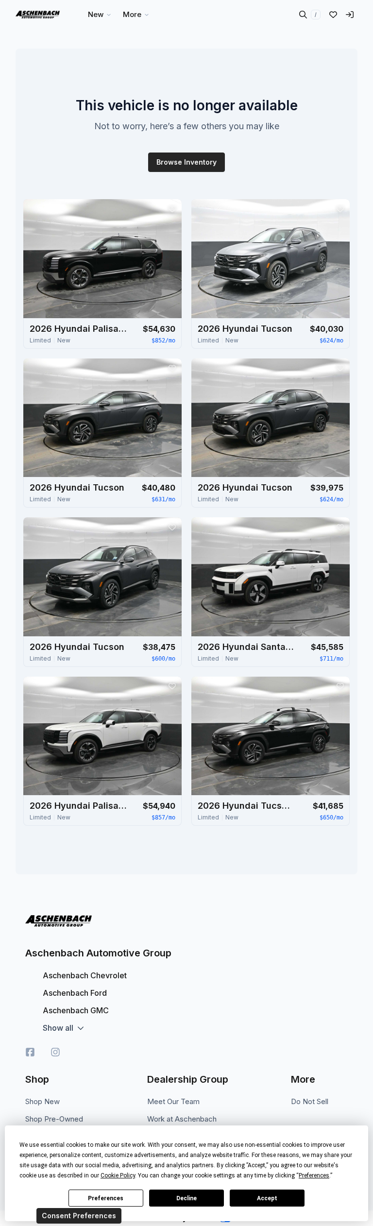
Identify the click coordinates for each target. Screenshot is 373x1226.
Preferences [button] (314, 1175)
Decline (186, 1198)
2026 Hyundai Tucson (245, 329)
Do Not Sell (309, 1101)
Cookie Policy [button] (118, 1175)
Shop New (42, 1101)
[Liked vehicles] (333, 14)
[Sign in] (349, 14)
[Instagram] (55, 1052)
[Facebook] (30, 1052)
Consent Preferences (79, 1215)
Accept (267, 1198)
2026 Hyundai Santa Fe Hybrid (246, 647)
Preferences (105, 1198)
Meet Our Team (173, 1101)
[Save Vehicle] (172, 209)
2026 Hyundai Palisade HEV (78, 329)
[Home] (38, 14)
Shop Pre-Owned (54, 1119)
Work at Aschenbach (182, 1119)
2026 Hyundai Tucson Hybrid (246, 805)
